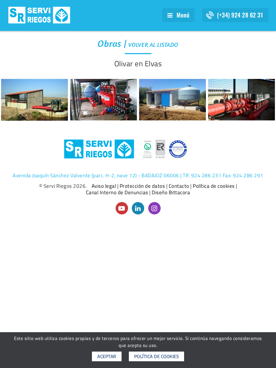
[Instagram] (154, 208)
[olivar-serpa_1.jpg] (103, 99)
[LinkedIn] (138, 208)
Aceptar (106, 356)
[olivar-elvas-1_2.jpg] (241, 99)
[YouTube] (122, 208)
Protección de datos (142, 186)
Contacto (179, 186)
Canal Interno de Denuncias (117, 192)
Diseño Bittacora (171, 192)
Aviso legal (104, 186)
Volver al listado (153, 44)
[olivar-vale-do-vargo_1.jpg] (172, 100)
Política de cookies (214, 186)
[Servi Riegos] (39, 14)
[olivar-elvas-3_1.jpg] (34, 100)
